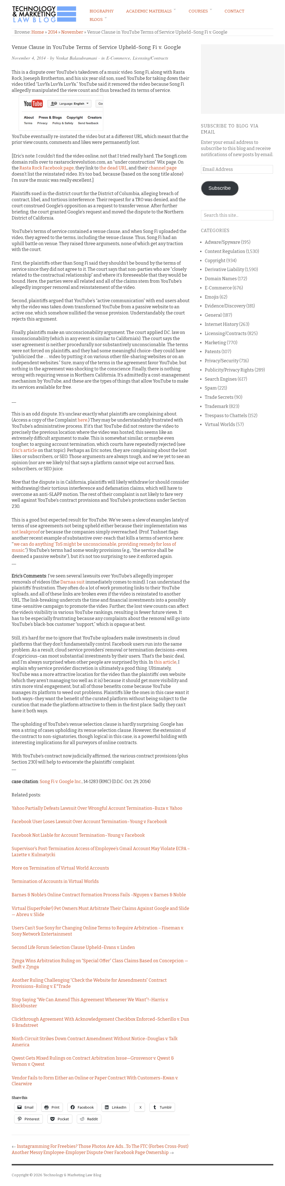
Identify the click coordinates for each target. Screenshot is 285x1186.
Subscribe (219, 188)
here (82, 420)
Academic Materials (149, 11)
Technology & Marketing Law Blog (72, 1175)
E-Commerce (118, 58)
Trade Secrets (219, 397)
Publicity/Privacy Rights (229, 370)
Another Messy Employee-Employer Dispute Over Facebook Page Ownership (90, 1152)
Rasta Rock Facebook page (46, 168)
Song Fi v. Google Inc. (61, 781)
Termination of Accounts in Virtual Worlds (55, 881)
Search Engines (221, 379)
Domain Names (221, 278)
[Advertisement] (242, 79)
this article (165, 662)
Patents (213, 351)
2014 (52, 32)
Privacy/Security (222, 360)
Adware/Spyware (222, 242)
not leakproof (26, 532)
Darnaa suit (72, 582)
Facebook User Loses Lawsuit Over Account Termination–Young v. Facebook (89, 821)
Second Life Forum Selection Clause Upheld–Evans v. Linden (73, 947)
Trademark (216, 406)
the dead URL (113, 168)
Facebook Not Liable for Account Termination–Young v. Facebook (78, 835)
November (72, 32)
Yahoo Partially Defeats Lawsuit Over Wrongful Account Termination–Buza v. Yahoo (97, 808)
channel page (163, 168)
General (213, 315)
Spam (211, 388)
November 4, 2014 (29, 58)
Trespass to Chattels (226, 415)
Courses (198, 11)
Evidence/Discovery (225, 306)
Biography (102, 11)
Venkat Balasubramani (76, 58)
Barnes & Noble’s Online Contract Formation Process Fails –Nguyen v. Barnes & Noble (99, 894)
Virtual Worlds (220, 424)
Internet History (221, 324)
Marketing (215, 342)
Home (37, 32)
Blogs (96, 19)
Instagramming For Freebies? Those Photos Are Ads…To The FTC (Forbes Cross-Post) (102, 1146)
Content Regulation (225, 251)
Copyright (215, 260)
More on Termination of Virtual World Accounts (60, 868)
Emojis (212, 297)
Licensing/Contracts (150, 58)
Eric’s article (24, 450)
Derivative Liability (224, 269)
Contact (234, 11)
